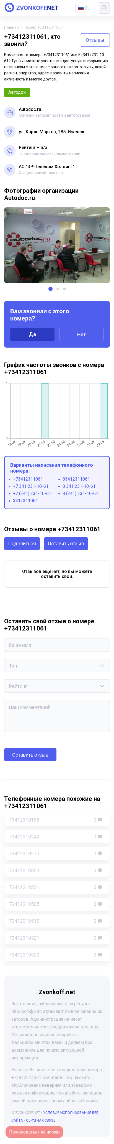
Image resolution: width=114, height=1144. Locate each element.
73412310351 (52, 887)
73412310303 (52, 870)
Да (32, 334)
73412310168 (52, 820)
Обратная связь (41, 1120)
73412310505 (52, 904)
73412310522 (52, 955)
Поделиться (22, 543)
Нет (81, 334)
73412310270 (52, 853)
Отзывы (95, 40)
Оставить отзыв (66, 543)
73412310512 (52, 921)
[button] (50, 289)
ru (87, 8)
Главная (11, 27)
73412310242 (52, 837)
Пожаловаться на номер (34, 1132)
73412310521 (52, 938)
